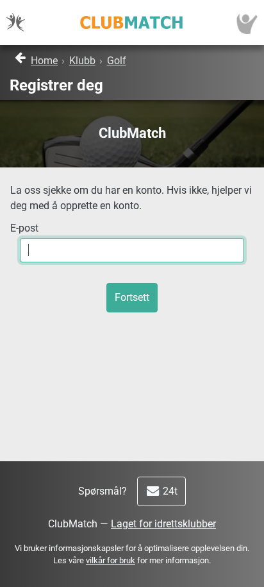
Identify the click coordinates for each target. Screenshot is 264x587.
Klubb (82, 61)
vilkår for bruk (110, 560)
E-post (24, 228)
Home (44, 61)
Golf (116, 61)
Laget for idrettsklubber (163, 524)
